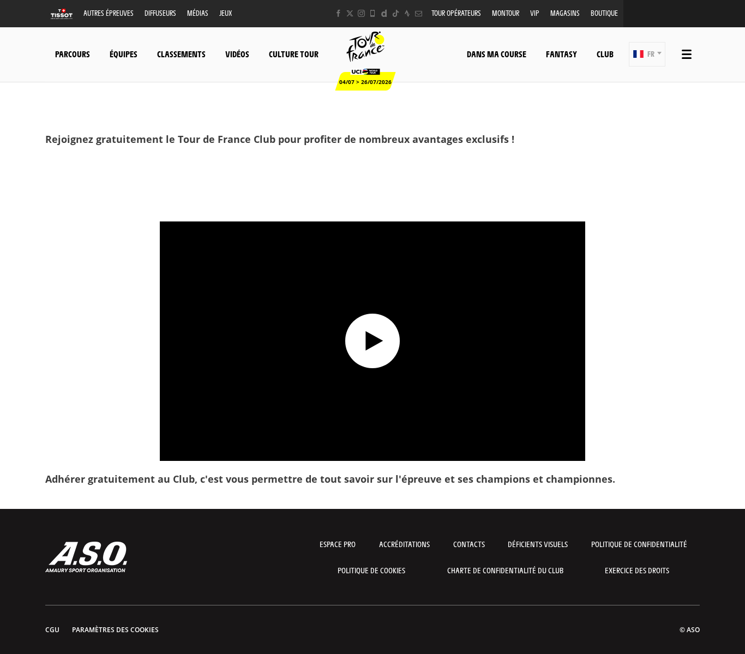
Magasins (565, 12)
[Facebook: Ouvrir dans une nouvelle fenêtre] (338, 13)
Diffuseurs (160, 12)
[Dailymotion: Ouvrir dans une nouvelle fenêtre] (384, 13)
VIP (534, 12)
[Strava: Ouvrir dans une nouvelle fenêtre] (407, 13)
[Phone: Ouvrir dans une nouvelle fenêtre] (372, 13)
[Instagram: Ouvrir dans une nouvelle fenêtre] (361, 13)
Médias (197, 12)
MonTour (505, 12)
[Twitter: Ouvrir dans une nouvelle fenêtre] (350, 13)
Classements (181, 54)
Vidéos (237, 54)
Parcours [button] (72, 54)
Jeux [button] (225, 12)
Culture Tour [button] (294, 54)
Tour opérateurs (456, 12)
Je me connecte (372, 200)
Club (605, 54)
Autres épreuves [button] (108, 12)
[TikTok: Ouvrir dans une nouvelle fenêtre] (395, 13)
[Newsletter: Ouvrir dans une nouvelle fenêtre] (418, 13)
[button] (647, 54)
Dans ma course (496, 54)
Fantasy (561, 54)
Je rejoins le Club (372, 168)
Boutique (604, 12)
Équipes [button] (123, 54)
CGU (52, 629)
